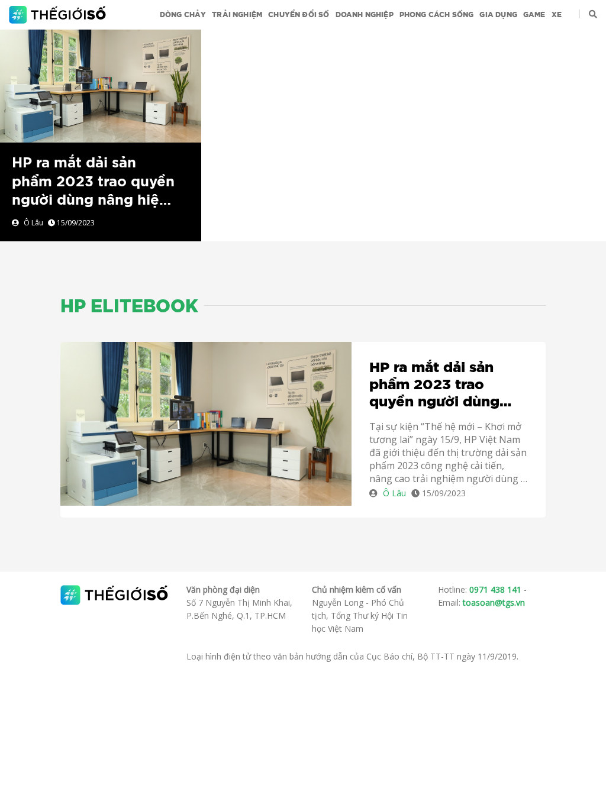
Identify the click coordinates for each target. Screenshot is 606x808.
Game (534, 14)
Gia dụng (498, 14)
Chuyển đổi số (298, 14)
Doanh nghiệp (365, 14)
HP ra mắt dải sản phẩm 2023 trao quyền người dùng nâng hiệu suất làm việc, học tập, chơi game (93, 200)
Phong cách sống (436, 14)
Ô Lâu (33, 223)
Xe (557, 14)
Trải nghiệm (237, 14)
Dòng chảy (183, 14)
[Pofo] (59, 15)
